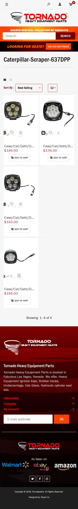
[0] (71, 4)
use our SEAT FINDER (58, 46)
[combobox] (29, 36)
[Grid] (5, 80)
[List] (10, 80)
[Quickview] (34, 116)
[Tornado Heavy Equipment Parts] (39, 18)
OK (61, 419)
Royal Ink (45, 497)
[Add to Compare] (34, 101)
